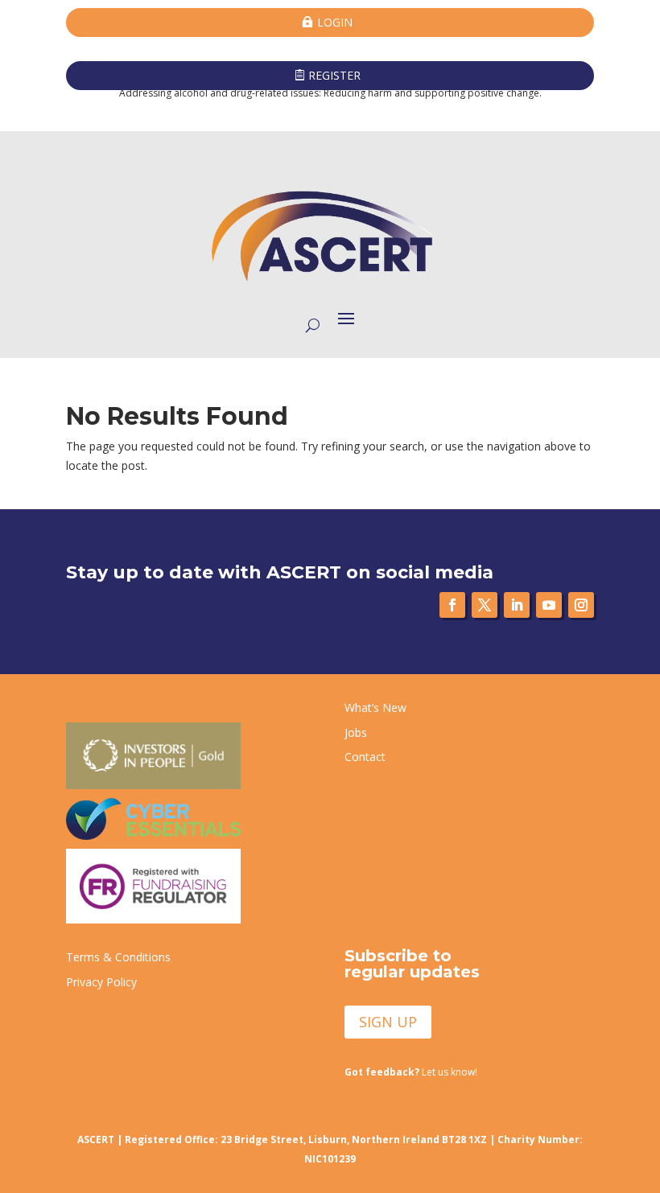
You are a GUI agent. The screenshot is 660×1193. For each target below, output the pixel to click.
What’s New (375, 707)
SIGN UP (388, 1021)
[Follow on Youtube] (549, 605)
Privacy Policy (101, 981)
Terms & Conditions (118, 957)
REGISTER (334, 75)
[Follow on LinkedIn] (517, 605)
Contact (365, 756)
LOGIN (335, 22)
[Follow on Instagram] (581, 605)
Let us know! (410, 1072)
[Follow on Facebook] (452, 605)
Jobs (355, 732)
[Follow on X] (484, 605)
